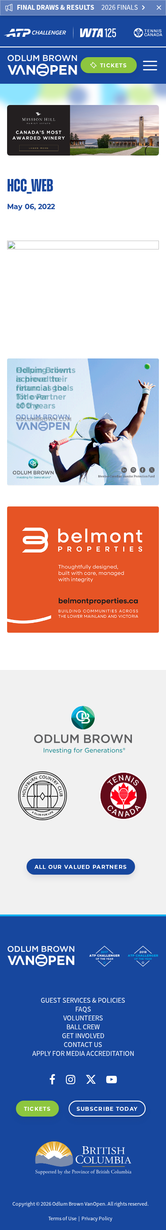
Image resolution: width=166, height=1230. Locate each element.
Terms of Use (62, 1218)
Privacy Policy (96, 1218)
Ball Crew (83, 1027)
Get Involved (83, 1035)
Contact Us (83, 1044)
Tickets (113, 65)
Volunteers (83, 1018)
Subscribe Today (107, 1108)
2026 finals (119, 7)
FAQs (83, 1009)
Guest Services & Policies (83, 1000)
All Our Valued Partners (81, 866)
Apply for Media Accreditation (83, 1053)
